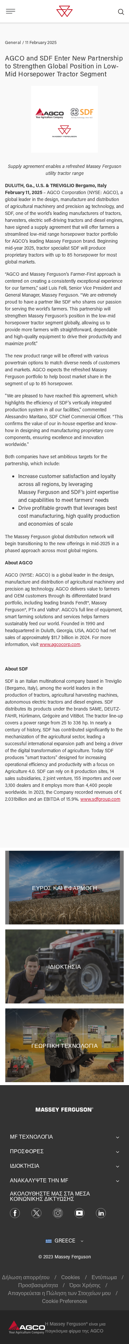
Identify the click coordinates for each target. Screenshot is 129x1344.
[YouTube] (79, 1212)
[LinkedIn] (101, 1212)
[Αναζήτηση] (121, 11)
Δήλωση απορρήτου (26, 1277)
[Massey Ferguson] (64, 10)
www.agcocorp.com (60, 644)
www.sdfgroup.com (100, 799)
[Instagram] (58, 1212)
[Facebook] (15, 1212)
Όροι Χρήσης (85, 1285)
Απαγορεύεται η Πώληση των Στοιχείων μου (59, 1292)
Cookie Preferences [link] (64, 1300)
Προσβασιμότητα (38, 1285)
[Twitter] (36, 1212)
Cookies (70, 1277)
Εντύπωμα (104, 1277)
